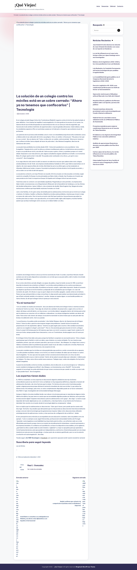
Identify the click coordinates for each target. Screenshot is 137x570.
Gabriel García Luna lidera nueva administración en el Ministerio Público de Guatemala (106, 120)
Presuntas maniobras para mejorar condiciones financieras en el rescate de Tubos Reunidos (106, 128)
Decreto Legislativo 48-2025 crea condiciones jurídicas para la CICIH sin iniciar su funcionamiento (106, 87)
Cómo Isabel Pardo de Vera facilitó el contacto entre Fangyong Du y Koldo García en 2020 (106, 162)
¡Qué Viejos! (25, 5)
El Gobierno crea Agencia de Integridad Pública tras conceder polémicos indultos (107, 137)
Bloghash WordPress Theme (85, 567)
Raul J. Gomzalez (35, 465)
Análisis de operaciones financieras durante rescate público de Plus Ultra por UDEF (106, 145)
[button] (34, 469)
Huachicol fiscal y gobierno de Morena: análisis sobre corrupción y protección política (106, 103)
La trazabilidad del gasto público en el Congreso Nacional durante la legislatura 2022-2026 (106, 79)
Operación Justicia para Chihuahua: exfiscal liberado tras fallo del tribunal (106, 95)
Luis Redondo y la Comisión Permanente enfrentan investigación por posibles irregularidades (106, 70)
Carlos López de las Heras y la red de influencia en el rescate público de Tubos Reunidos (106, 154)
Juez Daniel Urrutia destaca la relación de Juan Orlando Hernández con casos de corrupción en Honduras (106, 47)
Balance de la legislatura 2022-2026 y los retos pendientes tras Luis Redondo (106, 63)
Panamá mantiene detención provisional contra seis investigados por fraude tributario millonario (107, 111)
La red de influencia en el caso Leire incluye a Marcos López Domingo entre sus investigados (106, 55)
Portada (16, 15)
